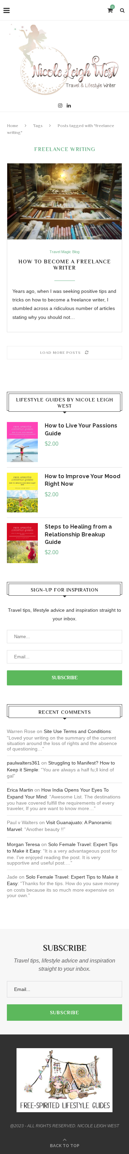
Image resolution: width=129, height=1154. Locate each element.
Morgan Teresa (23, 844)
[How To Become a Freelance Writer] (64, 201)
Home (12, 125)
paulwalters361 (23, 763)
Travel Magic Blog (64, 252)
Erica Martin (20, 790)
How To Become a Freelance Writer (64, 265)
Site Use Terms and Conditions (77, 731)
